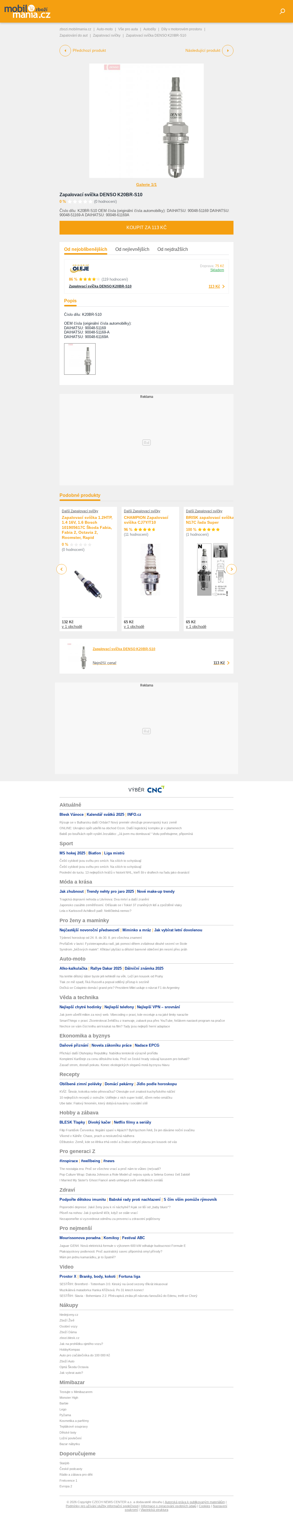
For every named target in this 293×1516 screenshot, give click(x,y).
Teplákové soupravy (74, 1426)
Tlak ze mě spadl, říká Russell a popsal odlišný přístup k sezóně (104, 982)
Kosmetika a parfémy (74, 1420)
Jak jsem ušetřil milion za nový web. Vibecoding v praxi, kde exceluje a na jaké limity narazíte (124, 1014)
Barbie (64, 1403)
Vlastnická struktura (154, 1509)
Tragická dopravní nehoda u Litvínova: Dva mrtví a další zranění (104, 899)
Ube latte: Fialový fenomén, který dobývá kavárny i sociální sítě (104, 1103)
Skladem (217, 270)
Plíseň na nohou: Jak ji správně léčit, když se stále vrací (99, 1213)
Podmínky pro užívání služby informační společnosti (102, 1506)
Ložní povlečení (71, 1438)
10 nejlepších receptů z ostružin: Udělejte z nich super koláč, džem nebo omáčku (116, 1097)
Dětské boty (68, 1432)
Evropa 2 (66, 1486)
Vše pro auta (128, 29)
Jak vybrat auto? (71, 1372)
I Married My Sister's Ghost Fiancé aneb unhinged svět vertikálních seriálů (111, 1180)
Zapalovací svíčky (106, 35)
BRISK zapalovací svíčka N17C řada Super (210, 520)
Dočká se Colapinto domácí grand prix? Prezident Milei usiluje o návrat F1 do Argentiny (120, 987)
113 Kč (214, 286)
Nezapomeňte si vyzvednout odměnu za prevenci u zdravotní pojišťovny (110, 1219)
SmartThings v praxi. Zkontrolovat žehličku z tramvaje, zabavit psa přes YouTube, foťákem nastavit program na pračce (142, 1020)
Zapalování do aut (74, 35)
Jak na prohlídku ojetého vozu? (81, 1344)
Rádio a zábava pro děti (76, 1474)
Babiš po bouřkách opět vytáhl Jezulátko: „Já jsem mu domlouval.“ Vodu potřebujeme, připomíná (126, 834)
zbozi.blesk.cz (70, 1338)
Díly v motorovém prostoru (181, 29)
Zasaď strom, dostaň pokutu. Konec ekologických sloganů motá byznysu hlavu (114, 1065)
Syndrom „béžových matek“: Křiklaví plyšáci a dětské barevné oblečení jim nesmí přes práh (123, 949)
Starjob (64, 1463)
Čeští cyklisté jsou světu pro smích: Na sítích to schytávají (100, 860)
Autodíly (149, 29)
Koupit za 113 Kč (146, 227)
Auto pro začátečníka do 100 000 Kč (85, 1355)
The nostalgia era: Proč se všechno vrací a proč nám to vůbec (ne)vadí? (110, 1168)
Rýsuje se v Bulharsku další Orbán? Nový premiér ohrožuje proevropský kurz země (118, 822)
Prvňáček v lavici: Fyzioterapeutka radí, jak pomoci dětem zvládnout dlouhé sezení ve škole (123, 943)
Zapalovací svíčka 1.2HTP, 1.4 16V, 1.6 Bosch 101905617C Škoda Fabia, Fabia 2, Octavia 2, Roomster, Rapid (87, 527)
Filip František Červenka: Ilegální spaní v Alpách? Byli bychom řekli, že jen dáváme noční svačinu (127, 1130)
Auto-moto (105, 29)
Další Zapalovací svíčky (80, 511)
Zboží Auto (67, 1361)
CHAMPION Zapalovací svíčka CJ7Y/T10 (146, 520)
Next (231, 569)
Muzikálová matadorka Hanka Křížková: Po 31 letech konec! (102, 1290)
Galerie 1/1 (146, 184)
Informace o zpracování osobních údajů (168, 1506)
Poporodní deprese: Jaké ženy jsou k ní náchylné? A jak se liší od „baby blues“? (115, 1207)
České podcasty (71, 1469)
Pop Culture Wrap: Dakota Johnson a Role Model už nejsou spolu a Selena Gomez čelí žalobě (125, 1174)
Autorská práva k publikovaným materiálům (195, 1502)
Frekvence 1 (68, 1480)
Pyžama (65, 1415)
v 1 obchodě (72, 626)
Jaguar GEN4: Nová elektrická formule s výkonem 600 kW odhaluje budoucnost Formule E (123, 1245)
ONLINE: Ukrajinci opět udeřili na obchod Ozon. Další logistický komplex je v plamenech (121, 828)
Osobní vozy (69, 1326)
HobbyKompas (70, 1349)
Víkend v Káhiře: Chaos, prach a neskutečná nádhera (97, 1136)
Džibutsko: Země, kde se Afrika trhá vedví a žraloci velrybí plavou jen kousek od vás (118, 1142)
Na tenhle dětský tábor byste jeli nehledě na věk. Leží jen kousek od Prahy (111, 976)
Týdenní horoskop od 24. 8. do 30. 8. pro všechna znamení (101, 937)
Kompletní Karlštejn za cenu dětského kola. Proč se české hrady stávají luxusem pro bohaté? (124, 1059)
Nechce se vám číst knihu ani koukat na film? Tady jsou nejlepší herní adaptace (115, 1026)
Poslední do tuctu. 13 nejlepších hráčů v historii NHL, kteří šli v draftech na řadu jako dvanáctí (124, 872)
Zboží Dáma (68, 1332)
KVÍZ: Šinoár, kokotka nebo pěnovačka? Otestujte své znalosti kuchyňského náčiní (117, 1091)
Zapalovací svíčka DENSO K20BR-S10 (101, 194)
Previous (62, 569)
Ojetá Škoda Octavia (74, 1367)
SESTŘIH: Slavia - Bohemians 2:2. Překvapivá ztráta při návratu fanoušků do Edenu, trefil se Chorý (128, 1295)
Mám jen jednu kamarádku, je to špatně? (88, 1257)
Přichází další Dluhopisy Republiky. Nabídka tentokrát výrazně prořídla (109, 1053)
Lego (63, 1409)
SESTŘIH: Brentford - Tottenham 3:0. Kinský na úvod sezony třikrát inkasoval (113, 1284)
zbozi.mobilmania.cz (75, 29)
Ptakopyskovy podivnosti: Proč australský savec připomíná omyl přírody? (111, 1251)
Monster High (69, 1397)
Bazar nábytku (70, 1444)
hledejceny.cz (69, 1314)
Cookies (204, 1506)
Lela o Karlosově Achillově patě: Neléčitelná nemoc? (95, 910)
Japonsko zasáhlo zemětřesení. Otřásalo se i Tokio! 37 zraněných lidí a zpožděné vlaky (121, 905)
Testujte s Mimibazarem (76, 1392)
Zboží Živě (67, 1320)
